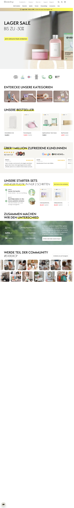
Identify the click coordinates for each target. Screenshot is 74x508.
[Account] (61, 2)
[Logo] (8, 2)
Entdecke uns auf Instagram (60, 256)
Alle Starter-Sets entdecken (61, 184)
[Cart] (65, 2)
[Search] (58, 2)
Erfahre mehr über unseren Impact (52, 238)
